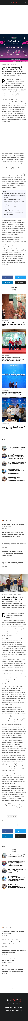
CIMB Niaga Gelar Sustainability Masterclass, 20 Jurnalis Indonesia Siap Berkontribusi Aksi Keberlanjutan (14, 201)
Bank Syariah (4, 594)
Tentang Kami (8, 1007)
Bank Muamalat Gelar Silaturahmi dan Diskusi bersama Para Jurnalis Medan (16, 479)
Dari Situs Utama (8, 520)
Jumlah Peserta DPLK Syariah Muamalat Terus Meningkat (16, 448)
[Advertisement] (14, 20)
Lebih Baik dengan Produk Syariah (15, 819)
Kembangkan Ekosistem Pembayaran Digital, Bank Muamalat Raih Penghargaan (14, 206)
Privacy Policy (10, 1010)
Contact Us (19, 1010)
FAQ (15, 1007)
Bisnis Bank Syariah (12, 816)
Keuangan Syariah (5, 64)
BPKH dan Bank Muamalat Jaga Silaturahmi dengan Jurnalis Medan (17, 464)
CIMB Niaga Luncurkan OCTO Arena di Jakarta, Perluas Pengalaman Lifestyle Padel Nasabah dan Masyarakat (16, 456)
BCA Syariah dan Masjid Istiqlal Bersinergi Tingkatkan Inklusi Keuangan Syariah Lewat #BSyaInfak (14, 212)
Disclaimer (20, 1007)
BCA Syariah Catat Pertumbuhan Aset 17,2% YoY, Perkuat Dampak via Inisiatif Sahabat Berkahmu (17, 471)
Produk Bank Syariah (12, 824)
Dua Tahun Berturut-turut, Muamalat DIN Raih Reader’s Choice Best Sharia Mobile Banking (14, 195)
